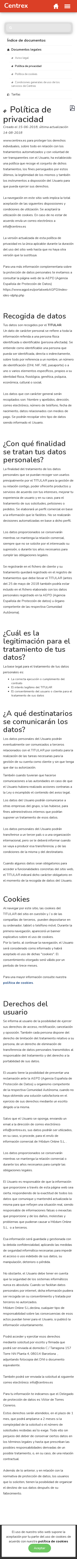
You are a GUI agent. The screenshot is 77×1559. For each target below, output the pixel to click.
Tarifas (15, 94)
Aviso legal (21, 58)
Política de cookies (25, 74)
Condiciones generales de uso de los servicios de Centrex (35, 84)
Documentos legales (25, 50)
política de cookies (53, 1541)
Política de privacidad (27, 66)
